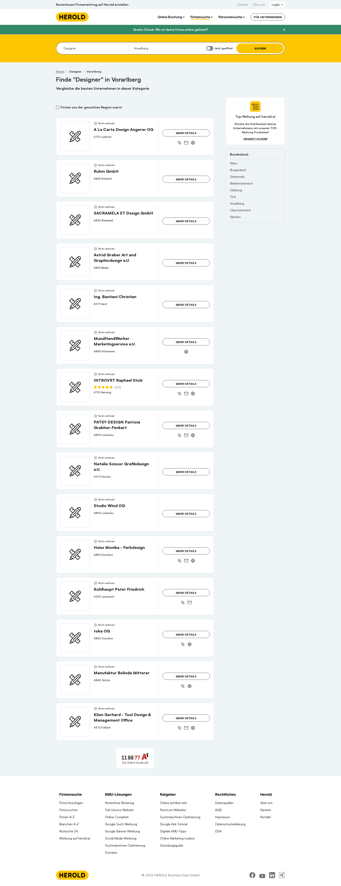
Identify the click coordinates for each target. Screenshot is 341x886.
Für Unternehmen (268, 17)
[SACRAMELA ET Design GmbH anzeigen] (75, 220)
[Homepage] (72, 16)
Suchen (260, 48)
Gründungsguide (171, 845)
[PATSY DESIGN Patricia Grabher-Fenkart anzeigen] (75, 429)
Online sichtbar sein (173, 803)
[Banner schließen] (284, 29)
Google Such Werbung (121, 824)
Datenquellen (224, 803)
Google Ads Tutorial (173, 824)
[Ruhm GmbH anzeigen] (75, 178)
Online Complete (117, 817)
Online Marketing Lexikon (177, 838)
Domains (111, 852)
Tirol (233, 197)
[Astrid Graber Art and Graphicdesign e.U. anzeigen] (75, 262)
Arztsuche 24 (68, 831)
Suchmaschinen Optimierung (125, 845)
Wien (233, 163)
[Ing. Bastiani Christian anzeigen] (75, 303)
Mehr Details (186, 133)
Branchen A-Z (69, 824)
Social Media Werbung (120, 838)
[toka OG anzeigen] (75, 638)
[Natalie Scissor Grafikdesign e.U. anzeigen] (75, 471)
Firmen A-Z (67, 817)
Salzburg (236, 190)
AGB (218, 810)
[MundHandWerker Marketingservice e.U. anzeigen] (75, 345)
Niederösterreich (241, 183)
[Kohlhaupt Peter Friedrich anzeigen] (75, 596)
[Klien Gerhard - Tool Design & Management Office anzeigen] (75, 721)
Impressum (222, 817)
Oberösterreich (240, 210)
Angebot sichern (255, 138)
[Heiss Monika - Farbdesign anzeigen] (75, 554)
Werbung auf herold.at (74, 838)
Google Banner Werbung (122, 831)
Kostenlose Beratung (119, 803)
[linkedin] (272, 875)
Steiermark (237, 177)
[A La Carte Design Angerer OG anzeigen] (75, 136)
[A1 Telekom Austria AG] (135, 758)
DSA (218, 831)
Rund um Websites (173, 810)
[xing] (282, 875)
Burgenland (238, 170)
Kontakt (265, 817)
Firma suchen (68, 810)
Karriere (242, 5)
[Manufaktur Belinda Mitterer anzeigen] (75, 680)
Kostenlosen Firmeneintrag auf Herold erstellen (92, 5)
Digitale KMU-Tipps (173, 831)
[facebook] (252, 875)
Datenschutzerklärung (230, 824)
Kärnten (235, 217)
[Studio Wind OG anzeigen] (75, 512)
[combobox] (95, 48)
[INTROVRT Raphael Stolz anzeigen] (75, 387)
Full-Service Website (119, 810)
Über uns (259, 5)
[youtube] (262, 875)
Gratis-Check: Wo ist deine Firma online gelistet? (170, 30)
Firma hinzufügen (71, 803)
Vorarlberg (237, 203)
